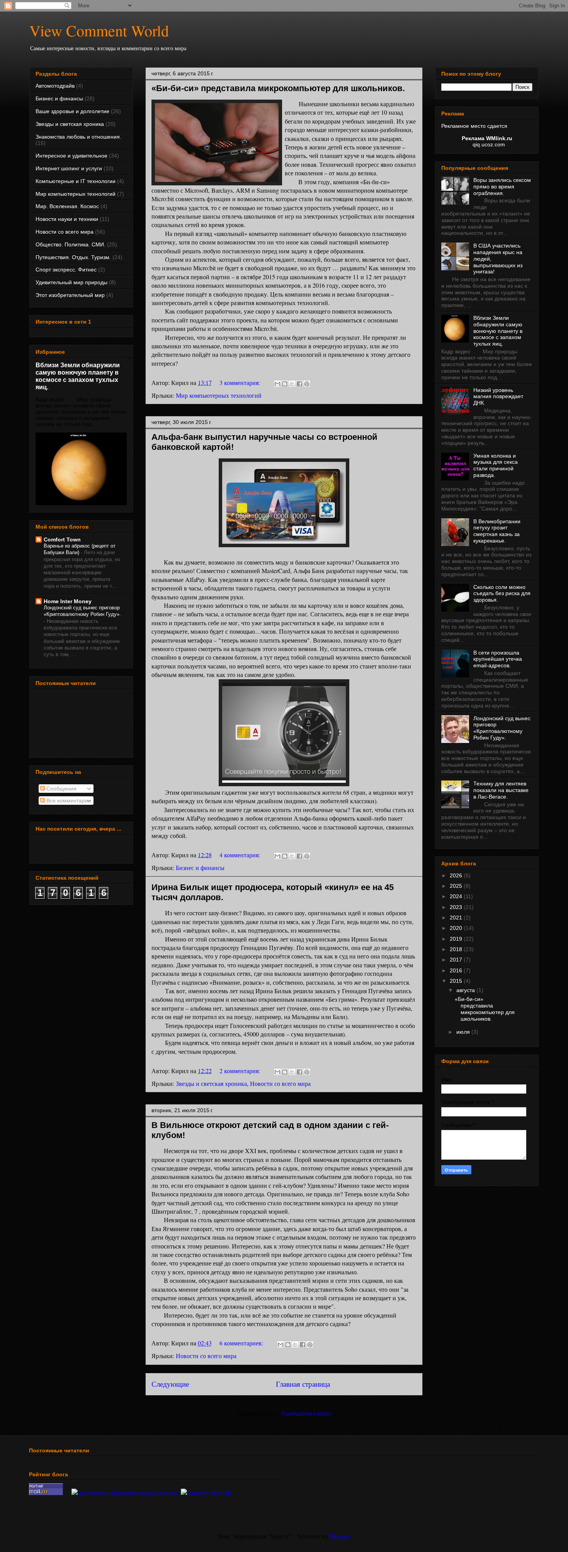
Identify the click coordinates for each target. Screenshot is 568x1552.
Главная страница (303, 1384)
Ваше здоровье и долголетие (72, 111)
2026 (457, 875)
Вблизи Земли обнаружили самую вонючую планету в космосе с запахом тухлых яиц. (78, 375)
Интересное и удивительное (71, 156)
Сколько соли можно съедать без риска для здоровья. (502, 593)
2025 (457, 886)
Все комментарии (68, 800)
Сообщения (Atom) (307, 1413)
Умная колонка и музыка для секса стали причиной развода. (495, 465)
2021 (457, 917)
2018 (457, 949)
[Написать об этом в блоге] (285, 384)
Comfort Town (62, 539)
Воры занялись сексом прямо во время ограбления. (502, 186)
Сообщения (61, 788)
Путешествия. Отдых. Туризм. (73, 257)
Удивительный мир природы (71, 282)
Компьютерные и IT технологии (76, 181)
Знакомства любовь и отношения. (78, 137)
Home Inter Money (68, 601)
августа (466, 990)
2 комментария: (240, 1071)
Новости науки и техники (67, 219)
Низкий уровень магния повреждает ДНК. (498, 396)
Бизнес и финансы (200, 867)
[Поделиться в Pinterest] (307, 384)
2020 (457, 928)
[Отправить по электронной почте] (277, 384)
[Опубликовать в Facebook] (299, 384)
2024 (457, 896)
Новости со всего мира (280, 1083)
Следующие (170, 1384)
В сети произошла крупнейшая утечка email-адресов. (497, 659)
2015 (457, 981)
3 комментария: (240, 382)
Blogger (339, 1536)
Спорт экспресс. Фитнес (66, 269)
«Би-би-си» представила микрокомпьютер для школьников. (278, 88)
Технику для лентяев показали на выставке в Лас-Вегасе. (501, 790)
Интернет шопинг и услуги (69, 168)
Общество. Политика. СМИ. (70, 244)
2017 (457, 960)
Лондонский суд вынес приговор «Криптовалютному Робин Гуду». (502, 728)
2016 (457, 970)
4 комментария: (240, 855)
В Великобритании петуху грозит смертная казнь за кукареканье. (496, 531)
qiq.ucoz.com (489, 144)
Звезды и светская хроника (211, 1083)
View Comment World (99, 30)
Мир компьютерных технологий (219, 395)
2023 (457, 907)
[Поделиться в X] (292, 384)
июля (463, 1032)
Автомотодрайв (55, 86)
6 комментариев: (242, 1343)
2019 (457, 939)
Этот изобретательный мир (70, 295)
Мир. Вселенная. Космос (67, 206)
